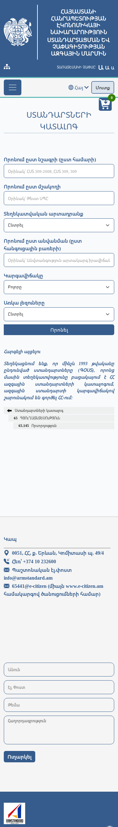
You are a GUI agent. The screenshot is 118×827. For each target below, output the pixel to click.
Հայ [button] (78, 87)
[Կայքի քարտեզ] (7, 66)
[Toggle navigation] (12, 87)
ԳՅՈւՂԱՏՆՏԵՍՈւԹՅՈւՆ (37, 418)
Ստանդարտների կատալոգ (39, 410)
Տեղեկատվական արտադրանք (43, 213)
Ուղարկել (19, 756)
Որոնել (59, 329)
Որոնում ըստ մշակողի (32, 186)
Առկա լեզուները (24, 302)
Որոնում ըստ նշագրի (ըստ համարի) (50, 159)
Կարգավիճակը (23, 275)
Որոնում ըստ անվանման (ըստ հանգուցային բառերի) (43, 244)
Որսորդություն (38, 425)
